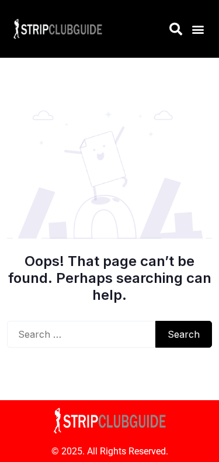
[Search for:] (81, 334)
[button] (197, 28)
